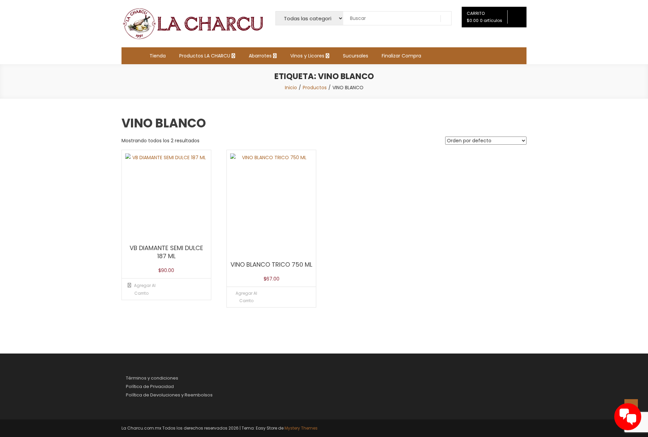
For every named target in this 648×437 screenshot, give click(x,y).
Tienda (158, 55)
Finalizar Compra (401, 55)
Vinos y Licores (307, 55)
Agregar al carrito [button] (145, 289)
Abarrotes (260, 55)
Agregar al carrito (246, 297)
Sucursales (355, 55)
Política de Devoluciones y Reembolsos (169, 395)
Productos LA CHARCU (204, 55)
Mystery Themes (301, 428)
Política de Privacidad (150, 386)
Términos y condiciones (152, 378)
